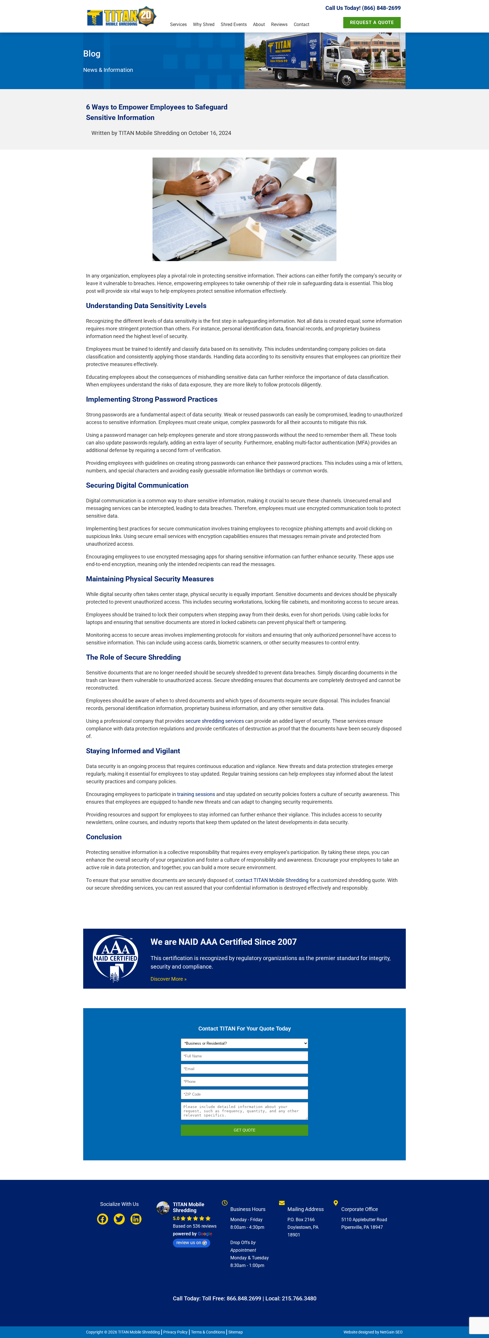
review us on (188, 1242)
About (259, 24)
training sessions (196, 794)
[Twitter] (119, 1219)
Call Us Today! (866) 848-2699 (363, 8)
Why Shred (204, 24)
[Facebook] (102, 1219)
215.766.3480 (299, 1298)
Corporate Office (359, 1209)
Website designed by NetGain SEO (373, 1332)
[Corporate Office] (335, 1203)
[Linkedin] (135, 1219)
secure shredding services (214, 721)
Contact (301, 24)
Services (178, 24)
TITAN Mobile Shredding (188, 1207)
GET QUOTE (245, 1130)
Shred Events (234, 24)
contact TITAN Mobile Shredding (271, 880)
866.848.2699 (244, 1298)
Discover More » (168, 979)
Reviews (279, 24)
